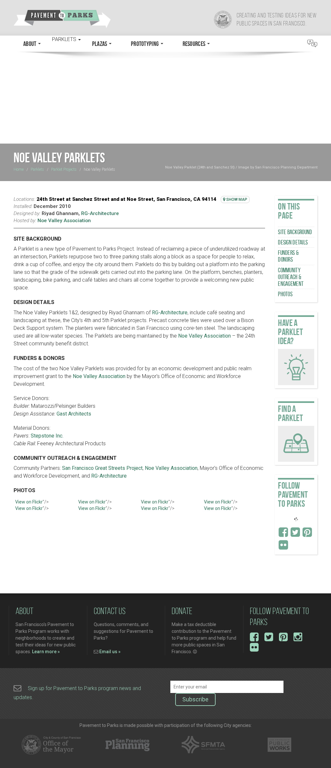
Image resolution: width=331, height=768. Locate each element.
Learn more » (46, 651)
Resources (195, 43)
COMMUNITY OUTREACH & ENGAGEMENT (291, 277)
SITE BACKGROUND (295, 232)
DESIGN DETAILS (293, 242)
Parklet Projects (64, 169)
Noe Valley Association (64, 220)
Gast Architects (74, 414)
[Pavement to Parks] (87, 19)
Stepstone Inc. (47, 436)
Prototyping (145, 43)
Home (19, 169)
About (30, 43)
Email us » (110, 651)
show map (236, 199)
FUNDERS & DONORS (288, 256)
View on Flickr (29, 501)
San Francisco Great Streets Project (102, 468)
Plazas (100, 43)
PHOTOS (285, 294)
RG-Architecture (100, 213)
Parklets (37, 169)
